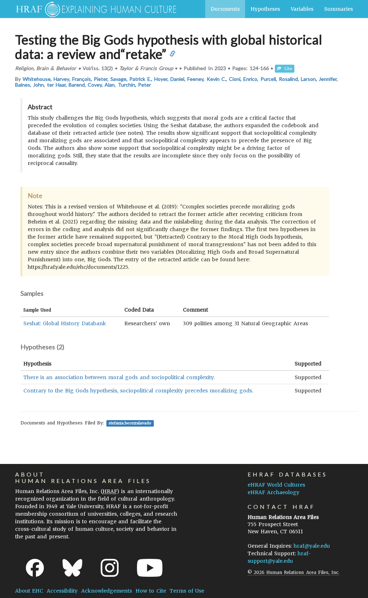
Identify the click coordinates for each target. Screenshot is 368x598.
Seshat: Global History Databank (64, 323)
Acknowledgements (106, 591)
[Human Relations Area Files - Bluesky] (72, 568)
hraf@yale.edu (312, 546)
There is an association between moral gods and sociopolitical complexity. (119, 377)
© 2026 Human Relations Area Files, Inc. (293, 572)
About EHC (29, 591)
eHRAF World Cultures (276, 485)
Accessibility (62, 591)
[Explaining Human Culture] (93, 9)
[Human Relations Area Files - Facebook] (35, 568)
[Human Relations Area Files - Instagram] (109, 568)
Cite (286, 68)
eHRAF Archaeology (273, 492)
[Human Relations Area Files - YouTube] (149, 568)
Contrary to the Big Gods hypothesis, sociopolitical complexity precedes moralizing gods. (138, 390)
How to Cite (150, 591)
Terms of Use (187, 591)
